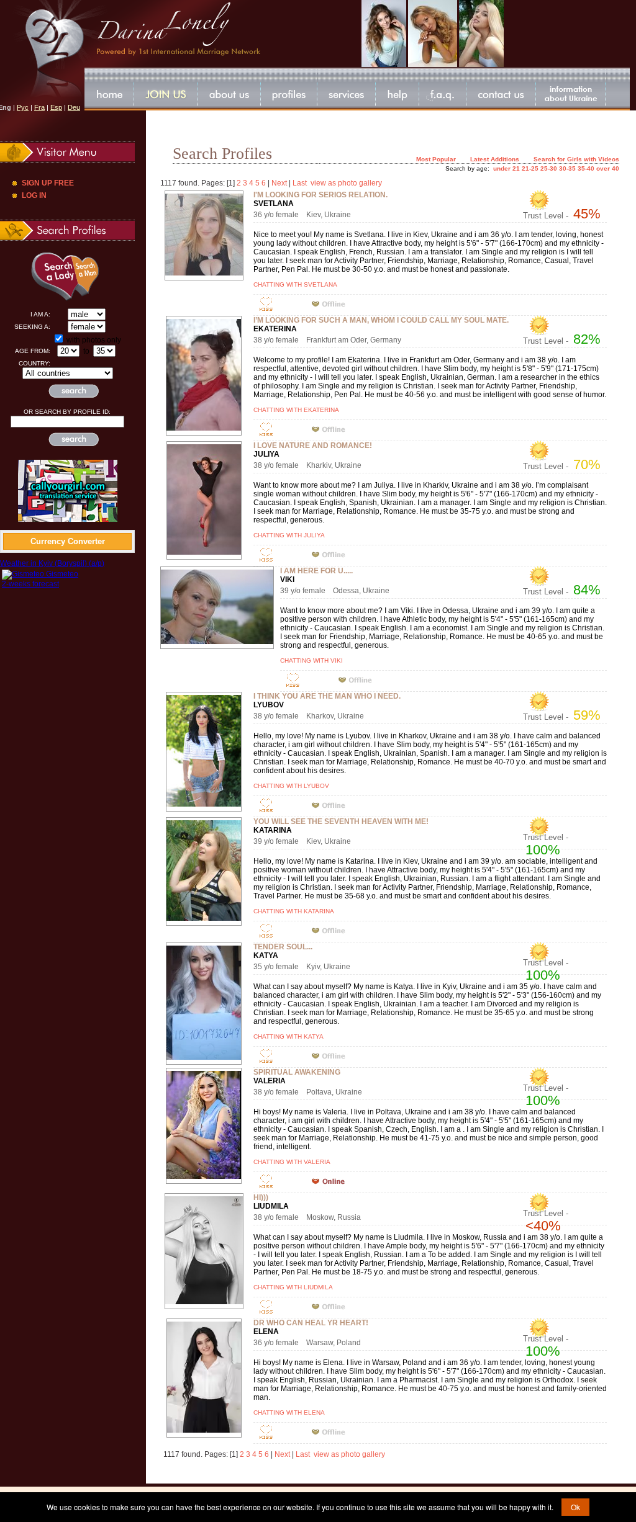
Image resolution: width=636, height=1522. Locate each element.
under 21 (506, 168)
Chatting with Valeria (291, 1161)
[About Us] (229, 94)
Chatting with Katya (288, 1036)
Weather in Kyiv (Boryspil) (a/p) (52, 563)
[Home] (109, 94)
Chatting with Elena (289, 1412)
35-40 (586, 168)
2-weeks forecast (30, 584)
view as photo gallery (346, 183)
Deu (74, 107)
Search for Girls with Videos (576, 159)
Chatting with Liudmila (293, 1287)
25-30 (548, 168)
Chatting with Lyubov (291, 785)
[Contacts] (501, 94)
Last (300, 183)
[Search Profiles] (289, 94)
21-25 (530, 168)
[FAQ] (442, 94)
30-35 (567, 168)
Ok (575, 1507)
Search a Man (96, 276)
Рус (23, 107)
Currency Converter (67, 541)
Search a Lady (42, 276)
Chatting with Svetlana (295, 284)
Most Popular (436, 159)
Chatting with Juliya (289, 535)
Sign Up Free (48, 183)
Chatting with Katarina (293, 911)
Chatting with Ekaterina (296, 409)
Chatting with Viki (311, 660)
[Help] (397, 94)
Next (279, 183)
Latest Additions (494, 159)
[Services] (346, 94)
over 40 (607, 168)
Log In (34, 195)
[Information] (571, 94)
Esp (56, 107)
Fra (39, 107)
